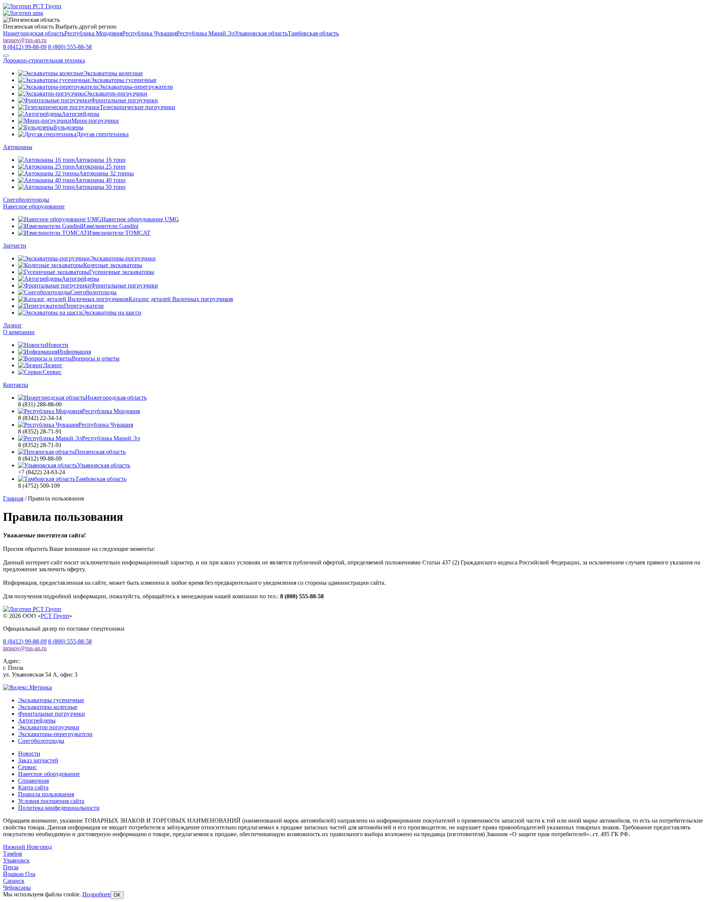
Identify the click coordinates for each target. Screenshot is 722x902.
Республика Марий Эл (206, 33)
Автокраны (17, 147)
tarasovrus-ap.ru (25, 40)
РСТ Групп (55, 616)
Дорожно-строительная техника (44, 60)
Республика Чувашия (149, 33)
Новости (29, 753)
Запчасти (14, 245)
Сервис (27, 767)
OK (117, 895)
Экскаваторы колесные (47, 707)
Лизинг (12, 325)
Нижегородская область (33, 33)
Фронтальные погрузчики (51, 713)
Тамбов (12, 853)
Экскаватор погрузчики (48, 727)
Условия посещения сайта (51, 801)
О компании (19, 332)
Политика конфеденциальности (59, 808)
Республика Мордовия (93, 33)
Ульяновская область (261, 33)
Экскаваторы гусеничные (51, 700)
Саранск (13, 881)
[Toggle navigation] (6, 56)
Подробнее (96, 894)
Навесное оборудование (34, 206)
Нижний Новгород (27, 847)
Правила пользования (46, 794)
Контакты (15, 385)
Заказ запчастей (38, 760)
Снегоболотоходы (26, 199)
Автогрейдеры (37, 720)
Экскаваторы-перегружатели (55, 734)
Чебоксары (17, 887)
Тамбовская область (313, 33)
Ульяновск (16, 860)
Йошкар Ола (19, 874)
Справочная (33, 780)
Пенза (10, 867)
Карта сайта (33, 787)
